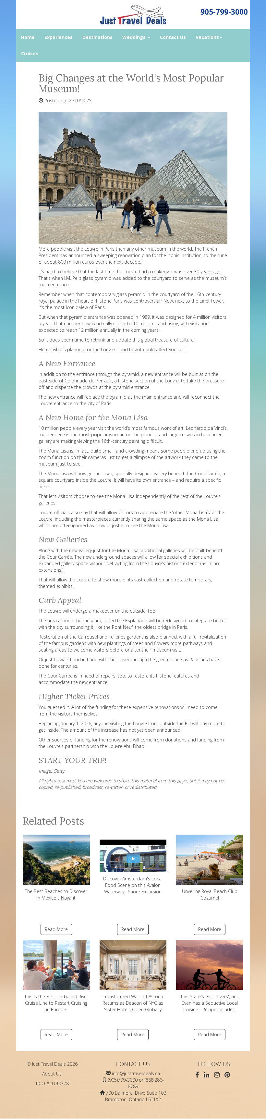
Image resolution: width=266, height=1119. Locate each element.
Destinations (97, 37)
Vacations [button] (207, 37)
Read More (56, 929)
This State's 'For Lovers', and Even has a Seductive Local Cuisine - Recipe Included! (209, 1003)
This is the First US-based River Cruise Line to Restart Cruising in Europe (56, 1003)
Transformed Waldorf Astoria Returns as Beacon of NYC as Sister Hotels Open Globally (133, 1003)
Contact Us (173, 37)
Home (28, 37)
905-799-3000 (224, 12)
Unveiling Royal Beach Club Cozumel (209, 894)
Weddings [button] (134, 37)
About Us (52, 1074)
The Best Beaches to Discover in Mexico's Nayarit (56, 894)
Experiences (58, 37)
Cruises (29, 53)
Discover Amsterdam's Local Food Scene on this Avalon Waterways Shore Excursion (133, 885)
